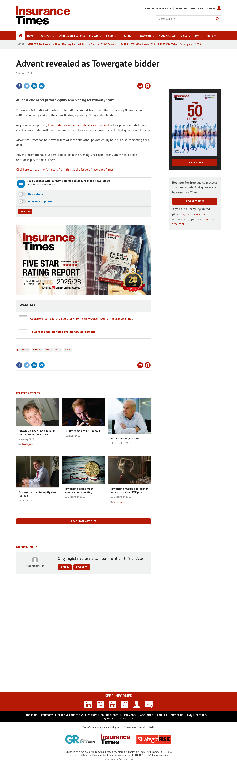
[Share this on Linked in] (34, 86)
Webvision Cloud (126, 759)
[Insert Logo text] (43, 23)
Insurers (37, 349)
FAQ (189, 715)
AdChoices (146, 715)
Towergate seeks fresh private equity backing (79, 490)
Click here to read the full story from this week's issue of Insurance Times (65, 169)
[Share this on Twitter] (27, 86)
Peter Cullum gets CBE (124, 438)
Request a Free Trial (158, 8)
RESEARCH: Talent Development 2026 (179, 44)
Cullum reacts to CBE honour (82, 431)
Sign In (211, 8)
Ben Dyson (27, 444)
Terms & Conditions (70, 715)
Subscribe (197, 8)
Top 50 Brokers (195, 162)
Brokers (25, 349)
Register (181, 8)
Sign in (107, 78)
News (68, 349)
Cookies (162, 715)
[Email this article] (42, 86)
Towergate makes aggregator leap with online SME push (129, 490)
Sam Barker (119, 502)
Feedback (201, 715)
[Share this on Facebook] (19, 86)
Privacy (92, 715)
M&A (48, 349)
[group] (210, 35)
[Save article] (148, 86)
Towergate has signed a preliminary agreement (78, 125)
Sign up (25, 211)
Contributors (110, 715)
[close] (150, 78)
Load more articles (83, 521)
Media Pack (129, 715)
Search (217, 19)
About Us (31, 715)
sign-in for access (193, 214)
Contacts (47, 715)
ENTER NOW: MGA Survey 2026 (137, 44)
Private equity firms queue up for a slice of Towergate (37, 432)
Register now (195, 201)
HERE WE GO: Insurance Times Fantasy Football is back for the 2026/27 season (72, 44)
